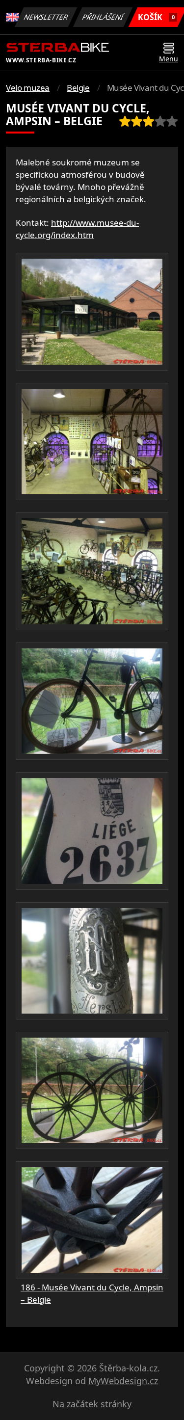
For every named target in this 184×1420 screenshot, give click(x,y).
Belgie (78, 87)
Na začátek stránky (92, 1404)
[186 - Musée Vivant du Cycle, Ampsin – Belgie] (92, 311)
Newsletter (46, 17)
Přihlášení (103, 17)
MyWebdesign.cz (123, 1381)
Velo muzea (28, 87)
